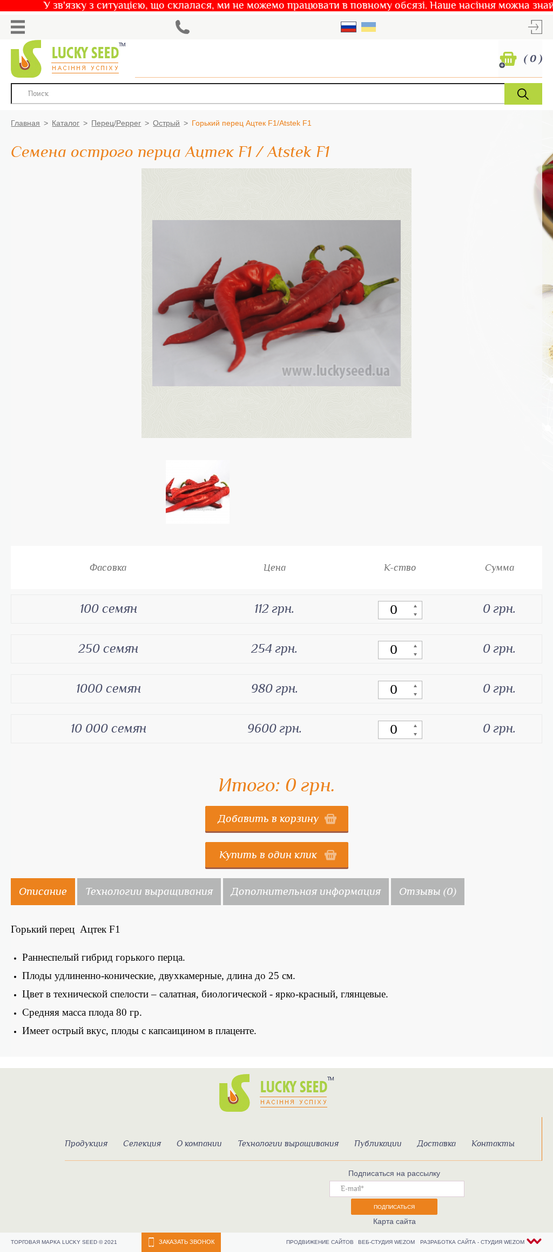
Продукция (86, 1143)
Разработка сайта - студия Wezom (472, 1242)
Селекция (142, 1143)
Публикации (378, 1143)
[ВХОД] (535, 27)
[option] (197, 492)
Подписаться (394, 1207)
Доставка (436, 1143)
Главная (25, 123)
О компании (199, 1143)
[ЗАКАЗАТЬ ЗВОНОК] (183, 27)
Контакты (493, 1143)
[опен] (18, 27)
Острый (166, 123)
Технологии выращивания (288, 1143)
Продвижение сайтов (320, 1242)
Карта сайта (394, 1221)
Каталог (65, 123)
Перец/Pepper (116, 123)
